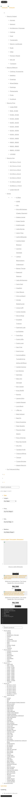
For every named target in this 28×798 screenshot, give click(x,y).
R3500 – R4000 (10, 676)
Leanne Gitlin (20, 398)
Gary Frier (19, 347)
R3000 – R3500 (10, 674)
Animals (12, 20)
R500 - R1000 (14, 111)
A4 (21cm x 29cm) (15, 170)
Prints (12, 95)
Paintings (13, 87)
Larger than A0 (14, 190)
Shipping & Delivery (8, 609)
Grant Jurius (20, 351)
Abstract (12, 24)
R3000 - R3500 (14, 134)
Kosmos (18, 394)
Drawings (13, 79)
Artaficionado (20, 225)
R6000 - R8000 (14, 146)
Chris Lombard (20, 296)
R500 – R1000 (10, 665)
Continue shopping (6, 796)
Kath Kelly (19, 375)
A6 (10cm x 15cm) (15, 162)
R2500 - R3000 (14, 127)
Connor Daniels (21, 312)
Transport (13, 63)
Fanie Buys (19, 335)
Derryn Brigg (20, 316)
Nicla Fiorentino (21, 422)
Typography (14, 40)
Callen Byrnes (20, 229)
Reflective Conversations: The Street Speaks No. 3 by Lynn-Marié (15, 598)
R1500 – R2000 (10, 668)
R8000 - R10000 (15, 150)
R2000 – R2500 (10, 670)
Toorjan (18, 457)
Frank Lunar (20, 343)
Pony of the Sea (21, 438)
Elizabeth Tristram (11, 730)
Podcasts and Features (9, 610)
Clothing (12, 32)
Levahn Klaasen (21, 402)
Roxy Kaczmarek (21, 442)
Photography (14, 91)
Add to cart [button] (18, 590)
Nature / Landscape (16, 44)
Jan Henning (20, 371)
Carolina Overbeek (11, 714)
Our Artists (6, 612)
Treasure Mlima (21, 453)
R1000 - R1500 (14, 115)
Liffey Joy (19, 410)
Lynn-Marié (19, 406)
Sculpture (13, 99)
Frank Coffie (19, 339)
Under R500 (13, 107)
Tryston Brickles (21, 461)
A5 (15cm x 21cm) (15, 166)
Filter (5, 495)
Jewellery (12, 75)
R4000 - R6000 (14, 142)
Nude (11, 48)
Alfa (17, 205)
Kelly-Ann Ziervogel (11, 749)
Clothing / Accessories (16, 71)
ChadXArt (19, 288)
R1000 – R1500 (10, 667)
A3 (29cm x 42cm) (15, 174)
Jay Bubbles (19, 331)
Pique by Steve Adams (12, 770)
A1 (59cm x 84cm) (15, 182)
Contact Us (6, 615)
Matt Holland (20, 414)
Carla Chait (19, 284)
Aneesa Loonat (20, 217)
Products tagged (12, 539)
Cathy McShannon (21, 280)
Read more (15, 574)
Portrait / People (15, 56)
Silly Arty (19, 446)
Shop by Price (11, 103)
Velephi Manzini (21, 465)
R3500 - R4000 (14, 138)
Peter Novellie (20, 426)
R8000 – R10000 (11, 680)
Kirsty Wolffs (20, 390)
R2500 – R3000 (10, 671)
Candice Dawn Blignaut (13, 712)
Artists (9, 193)
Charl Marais (20, 292)
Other (11, 52)
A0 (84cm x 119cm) (16, 186)
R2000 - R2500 (14, 123)
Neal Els (18, 418)
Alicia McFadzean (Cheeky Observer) (16, 702)
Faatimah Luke (20, 327)
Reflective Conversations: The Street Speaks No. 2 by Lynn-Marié (15, 582)
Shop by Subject (12, 16)
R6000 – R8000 (10, 679)
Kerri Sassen (20, 386)
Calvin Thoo (19, 233)
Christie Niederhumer (12, 724)
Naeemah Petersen (12, 764)
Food (11, 36)
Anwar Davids (20, 221)
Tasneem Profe (20, 449)
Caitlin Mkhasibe (21, 237)
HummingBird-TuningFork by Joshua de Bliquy (21, 359)
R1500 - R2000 (14, 119)
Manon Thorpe (20, 268)
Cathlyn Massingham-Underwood (20, 260)
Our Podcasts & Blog (13, 469)
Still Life (12, 60)
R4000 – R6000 (10, 677)
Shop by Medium (12, 67)
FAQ (5, 613)
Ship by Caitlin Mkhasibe (15, 567)
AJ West (18, 197)
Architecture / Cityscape (17, 28)
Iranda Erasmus (21, 367)
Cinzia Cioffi (19, 308)
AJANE (18, 201)
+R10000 (12, 154)
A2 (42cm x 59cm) (15, 178)
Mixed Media (14, 83)
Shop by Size (11, 158)
